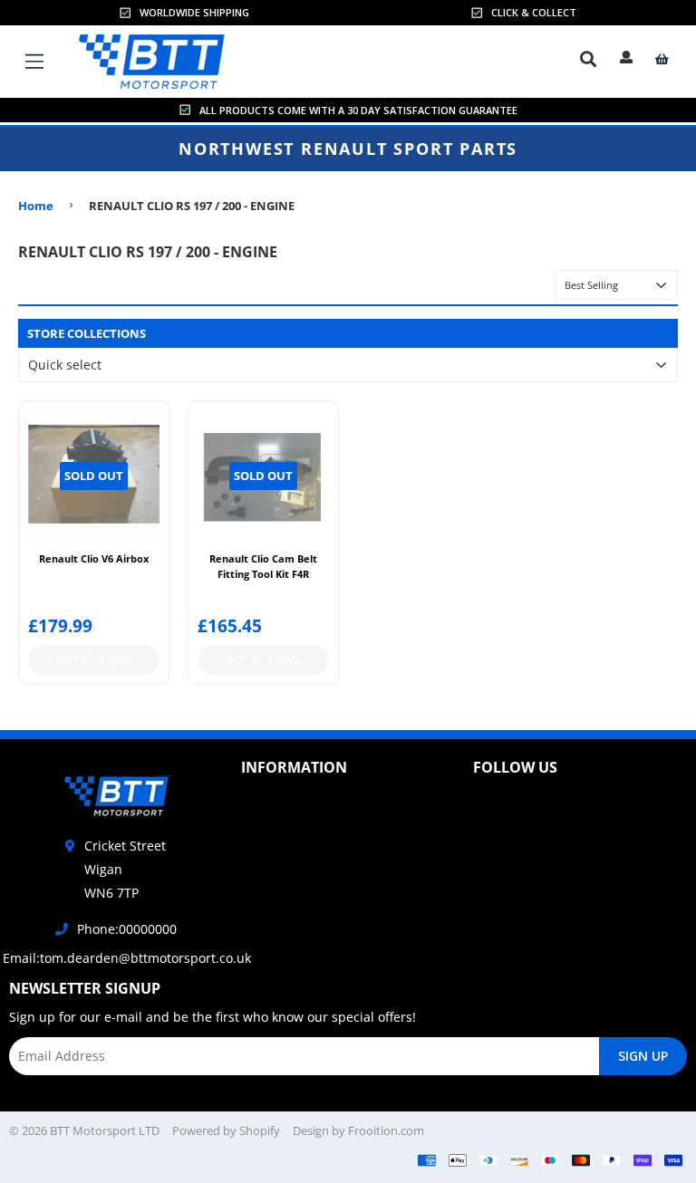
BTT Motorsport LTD (105, 1130)
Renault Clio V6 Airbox (94, 558)
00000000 (148, 929)
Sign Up (643, 1055)
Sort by (520, 284)
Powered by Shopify (226, 1130)
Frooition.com (386, 1130)
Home (35, 205)
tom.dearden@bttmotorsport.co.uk (145, 958)
